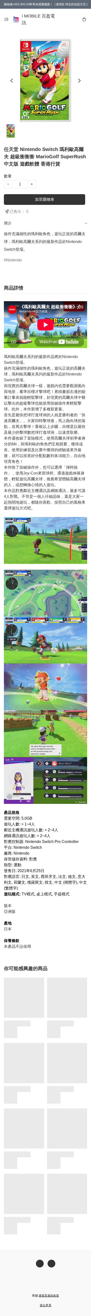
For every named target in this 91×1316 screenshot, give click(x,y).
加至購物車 (44, 199)
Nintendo (14, 260)
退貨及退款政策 (49, 1295)
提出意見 (45, 1305)
